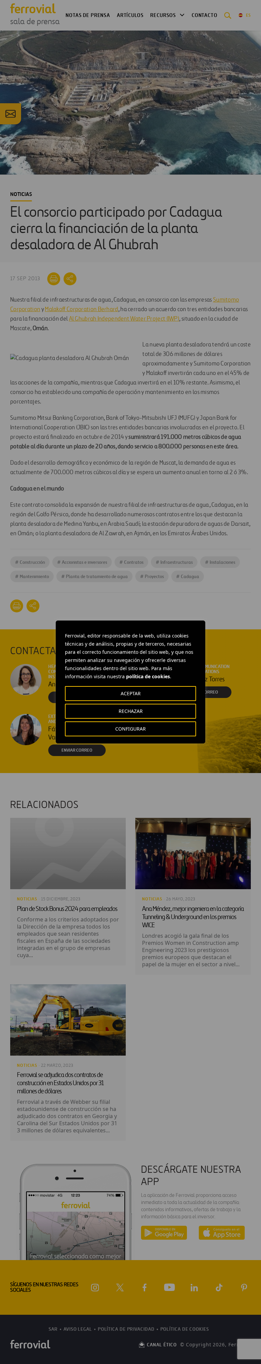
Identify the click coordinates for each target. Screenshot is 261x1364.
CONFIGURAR (130, 728)
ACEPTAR (131, 693)
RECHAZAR (131, 711)
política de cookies (148, 676)
